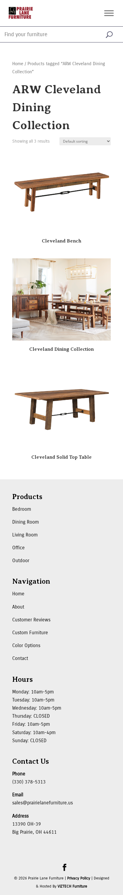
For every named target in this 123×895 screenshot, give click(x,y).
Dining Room (25, 522)
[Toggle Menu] (109, 13)
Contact (20, 658)
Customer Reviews (31, 620)
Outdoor (20, 560)
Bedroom (21, 509)
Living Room (25, 535)
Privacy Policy (78, 878)
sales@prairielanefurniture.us (42, 803)
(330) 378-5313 (29, 782)
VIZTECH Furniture (72, 886)
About (18, 607)
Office (18, 548)
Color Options (26, 645)
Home (17, 63)
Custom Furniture (30, 632)
